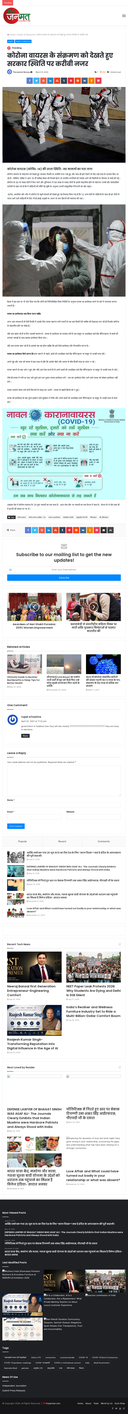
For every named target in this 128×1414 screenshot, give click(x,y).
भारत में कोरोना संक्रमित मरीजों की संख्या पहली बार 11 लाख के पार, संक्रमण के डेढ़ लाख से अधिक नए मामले (103, 681)
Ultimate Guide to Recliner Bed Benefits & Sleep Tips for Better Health (23, 680)
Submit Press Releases (13, 1390)
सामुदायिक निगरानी (81, 517)
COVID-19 (83, 1357)
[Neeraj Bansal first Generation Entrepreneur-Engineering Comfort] (34, 967)
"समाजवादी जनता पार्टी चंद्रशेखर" (15, 1357)
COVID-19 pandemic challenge (17, 1363)
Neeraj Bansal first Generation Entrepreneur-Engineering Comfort (31, 990)
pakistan (25, 1368)
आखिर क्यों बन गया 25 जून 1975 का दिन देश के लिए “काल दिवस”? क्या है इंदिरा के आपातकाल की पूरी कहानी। (74, 854)
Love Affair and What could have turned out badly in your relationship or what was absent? (74, 910)
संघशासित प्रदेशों (68, 517)
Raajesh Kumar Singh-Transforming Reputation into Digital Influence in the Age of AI (32, 1043)
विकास (81, 1368)
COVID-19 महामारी (42, 1363)
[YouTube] (120, 1408)
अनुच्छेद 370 (38, 1368)
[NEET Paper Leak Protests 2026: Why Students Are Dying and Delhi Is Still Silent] (93, 967)
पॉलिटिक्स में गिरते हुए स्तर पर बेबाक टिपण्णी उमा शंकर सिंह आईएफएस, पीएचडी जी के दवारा (73, 880)
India (87, 1363)
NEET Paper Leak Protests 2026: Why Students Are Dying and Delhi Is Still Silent (93, 990)
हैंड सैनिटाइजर (104, 517)
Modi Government (101, 1363)
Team (96, 1403)
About (88, 1403)
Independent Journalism (14, 1385)
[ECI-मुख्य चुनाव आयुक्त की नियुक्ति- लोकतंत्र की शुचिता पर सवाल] (105, 1305)
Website (70, 811)
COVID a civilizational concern (67, 1363)
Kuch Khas (120, 1403)
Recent (62, 841)
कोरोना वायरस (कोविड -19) (37, 517)
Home (12, 34)
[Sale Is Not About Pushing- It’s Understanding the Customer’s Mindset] (22, 1329)
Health (10, 41)
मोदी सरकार (71, 1368)
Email (10, 811)
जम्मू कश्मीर (51, 1368)
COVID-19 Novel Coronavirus (105, 1357)
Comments (104, 841)
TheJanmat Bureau (21, 72)
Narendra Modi (10, 1368)
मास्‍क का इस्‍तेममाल (54, 517)
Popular (22, 841)
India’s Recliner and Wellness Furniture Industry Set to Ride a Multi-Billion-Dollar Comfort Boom (93, 1011)
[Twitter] (116, 1408)
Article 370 (36, 1357)
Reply (25, 735)
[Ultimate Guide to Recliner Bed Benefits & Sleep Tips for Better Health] (24, 664)
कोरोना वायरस (21, 517)
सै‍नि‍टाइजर (93, 517)
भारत (60, 1368)
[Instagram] (124, 1408)
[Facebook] (112, 1408)
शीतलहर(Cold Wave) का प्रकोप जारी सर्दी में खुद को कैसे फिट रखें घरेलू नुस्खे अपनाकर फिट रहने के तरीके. (63, 681)
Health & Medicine (26, 34)
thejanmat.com (53, 1403)
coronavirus (50, 1357)
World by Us (107, 1403)
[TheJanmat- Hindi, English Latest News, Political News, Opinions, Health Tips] (17, 15)
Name (11, 800)
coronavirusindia (67, 1357)
